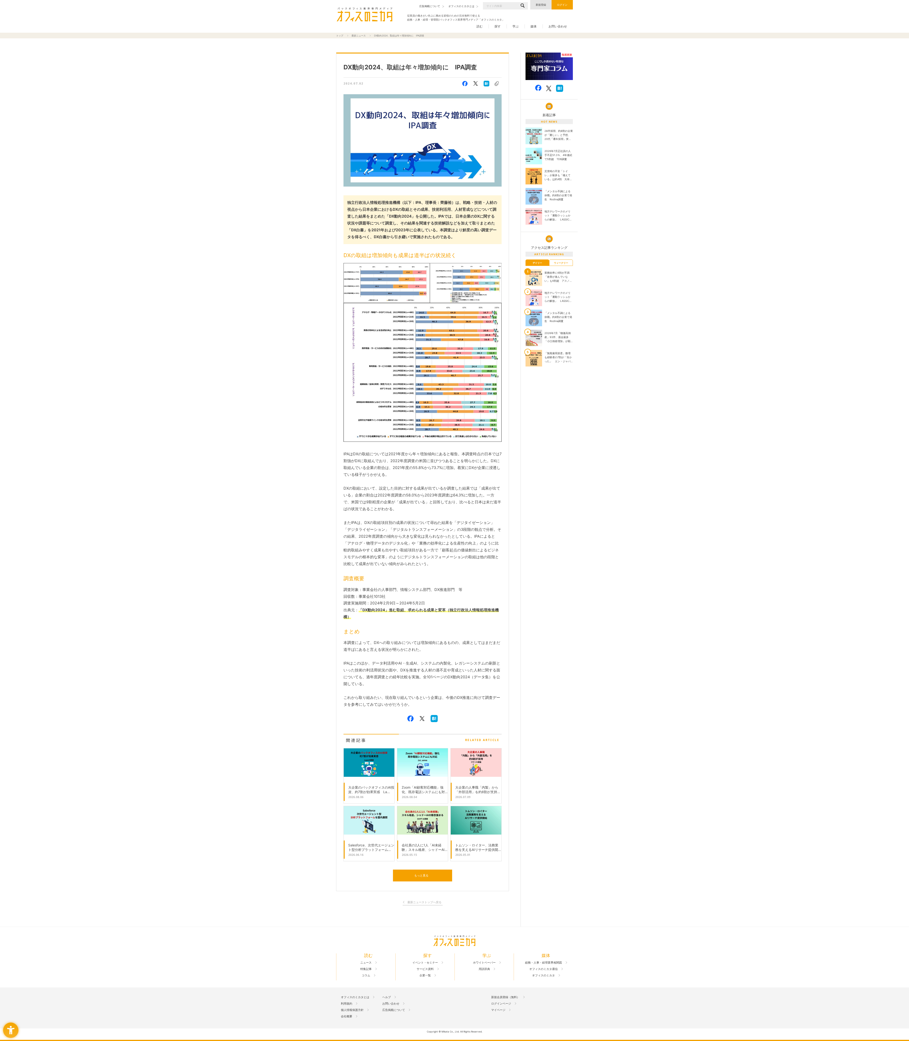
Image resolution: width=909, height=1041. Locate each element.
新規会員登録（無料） (505, 997)
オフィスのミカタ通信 (543, 969)
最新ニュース (359, 35)
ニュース (366, 962)
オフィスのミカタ (543, 975)
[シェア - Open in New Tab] (465, 83)
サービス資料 (425, 969)
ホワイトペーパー (484, 962)
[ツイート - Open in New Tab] (475, 83)
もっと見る (421, 875)
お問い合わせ (557, 26)
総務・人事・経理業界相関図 (543, 962)
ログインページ (501, 1003)
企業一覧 (425, 975)
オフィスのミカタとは (355, 997)
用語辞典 (484, 969)
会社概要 (346, 1016)
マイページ (498, 1010)
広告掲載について (393, 1010)
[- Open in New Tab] (549, 66)
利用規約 (346, 1003)
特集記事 (366, 969)
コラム (366, 975)
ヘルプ (386, 997)
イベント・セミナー (425, 962)
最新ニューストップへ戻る (424, 902)
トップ (339, 35)
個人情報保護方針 (352, 1010)
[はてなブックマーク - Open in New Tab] (486, 83)
